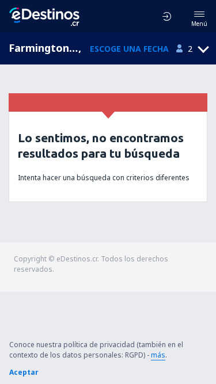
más (158, 355)
